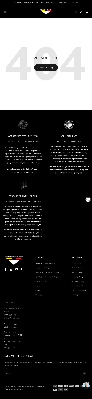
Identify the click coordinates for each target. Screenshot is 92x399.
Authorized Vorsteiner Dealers (47, 272)
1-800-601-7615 (10, 315)
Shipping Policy (77, 277)
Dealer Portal (40, 281)
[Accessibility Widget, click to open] (88, 199)
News (37, 286)
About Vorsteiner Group (45, 263)
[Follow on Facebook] (5, 269)
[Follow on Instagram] (11, 269)
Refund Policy (77, 272)
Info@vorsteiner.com (12, 327)
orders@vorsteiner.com (13, 318)
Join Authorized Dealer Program (47, 277)
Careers (38, 290)
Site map (38, 295)
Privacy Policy (77, 268)
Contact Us (76, 263)
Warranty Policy (78, 281)
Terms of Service (78, 286)
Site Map (75, 295)
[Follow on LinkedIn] (22, 269)
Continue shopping (46, 67)
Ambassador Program (43, 268)
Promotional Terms (79, 290)
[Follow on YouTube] (16, 269)
